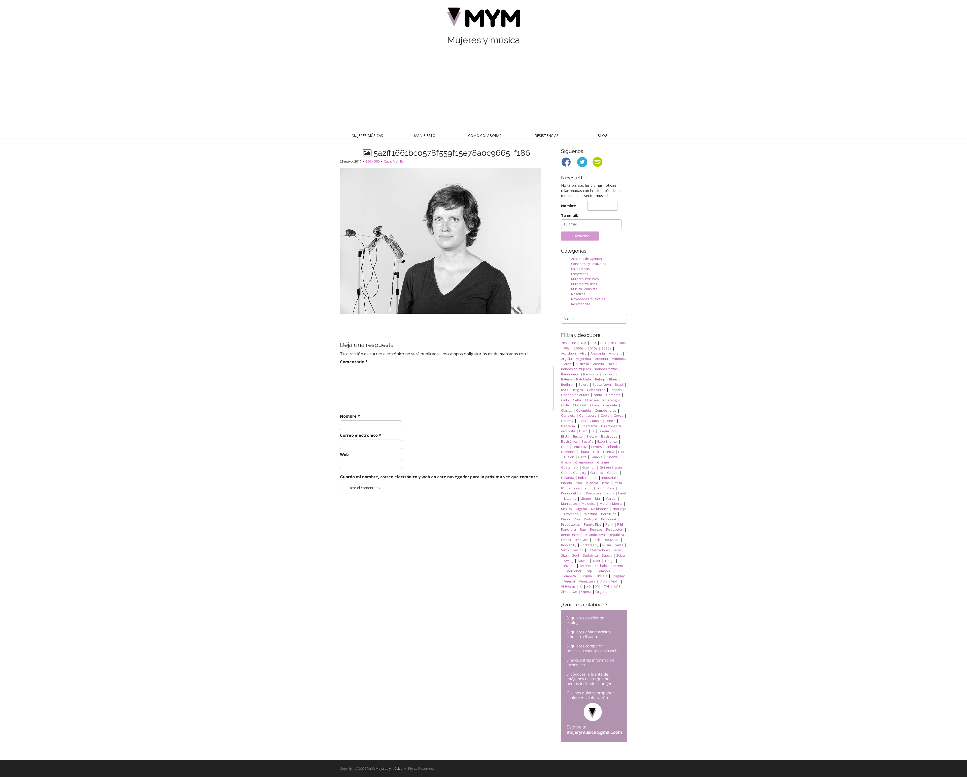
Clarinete (610, 405)
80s (623, 343)
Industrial (608, 477)
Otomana (571, 514)
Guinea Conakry (573, 472)
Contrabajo (588, 415)
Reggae (596, 529)
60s (603, 343)
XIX (588, 586)
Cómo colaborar (485, 135)
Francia (608, 451)
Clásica (566, 410)
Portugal (590, 519)
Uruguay (618, 576)
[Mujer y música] (483, 19)
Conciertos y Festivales (588, 263)
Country (567, 420)
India (582, 477)
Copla (605, 415)
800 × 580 (372, 161)
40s (583, 343)
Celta (577, 400)
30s (574, 343)
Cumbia (596, 420)
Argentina (583, 358)
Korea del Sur (571, 493)
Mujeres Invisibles (585, 279)
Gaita (582, 457)
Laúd (622, 493)
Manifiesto (424, 135)
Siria (617, 550)
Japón (588, 488)
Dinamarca (588, 426)
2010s (593, 348)
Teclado (601, 565)
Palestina (590, 514)
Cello (565, 400)
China (594, 405)
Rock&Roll (611, 539)
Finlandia (613, 446)
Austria (598, 364)
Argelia (566, 358)
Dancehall (568, 426)
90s (567, 348)
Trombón (603, 571)
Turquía (586, 576)
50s (593, 343)
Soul (575, 555)
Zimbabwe (569, 591)
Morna (617, 503)
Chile (565, 405)
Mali (598, 498)
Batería (566, 379)
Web (344, 454)
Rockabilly (568, 545)
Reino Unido (570, 534)
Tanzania (568, 565)
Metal (604, 503)
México (566, 509)
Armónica (619, 358)
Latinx (609, 493)
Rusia (606, 545)
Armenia (601, 358)
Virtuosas (568, 586)
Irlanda (566, 483)
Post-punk (609, 519)
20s (564, 343)
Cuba (581, 420)
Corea (618, 415)
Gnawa (612, 457)
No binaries (600, 509)
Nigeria (581, 509)
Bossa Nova (602, 384)
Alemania (598, 353)
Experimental (607, 441)
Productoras (570, 524)
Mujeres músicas (367, 135)
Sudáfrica (590, 555)
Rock (596, 539)
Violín (615, 581)
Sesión (578, 550)
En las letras (580, 268)
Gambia (597, 457)
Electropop (609, 436)
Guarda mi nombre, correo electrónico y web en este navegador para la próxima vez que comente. (439, 477)
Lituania (570, 498)
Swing (568, 560)
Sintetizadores (599, 550)
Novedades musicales (588, 299)
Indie (593, 477)
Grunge (603, 462)
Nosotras (578, 294)
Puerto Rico (592, 524)
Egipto (578, 436)
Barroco (609, 374)
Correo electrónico (360, 435)
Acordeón (568, 353)
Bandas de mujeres (576, 369)
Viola (603, 581)
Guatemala (569, 467)
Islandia (592, 483)
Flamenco (568, 451)
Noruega (619, 509)
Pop (577, 519)
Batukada (583, 379)
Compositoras (605, 410)
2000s (579, 348)
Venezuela (587, 581)
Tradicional (572, 571)
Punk (609, 524)
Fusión (569, 457)
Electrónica (569, 441)
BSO (564, 389)
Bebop (600, 379)
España (587, 441)
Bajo (611, 364)
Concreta (568, 415)
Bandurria (591, 374)
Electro (592, 436)
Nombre (350, 416)
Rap (583, 529)
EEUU (565, 436)
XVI (597, 586)
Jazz (600, 488)
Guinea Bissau (611, 467)
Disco (583, 431)
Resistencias (547, 135)
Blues (613, 379)
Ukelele (601, 576)
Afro (583, 353)
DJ (593, 431)
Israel (606, 483)
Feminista (580, 446)
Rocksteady (589, 545)
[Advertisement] (483, 90)
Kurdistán (593, 493)
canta (598, 395)
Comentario (354, 362)
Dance (610, 420)
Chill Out (579, 405)
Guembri (589, 467)
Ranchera (568, 529)
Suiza (620, 555)
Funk (622, 451)
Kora (610, 488)
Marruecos (569, 503)
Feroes (596, 446)
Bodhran (567, 384)
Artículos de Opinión (586, 258)
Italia (618, 483)
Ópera (586, 591)
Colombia (583, 410)
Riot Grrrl (582, 539)
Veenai (569, 581)
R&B (620, 524)
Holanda (567, 477)
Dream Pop (607, 431)
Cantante (613, 395)
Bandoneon (570, 374)
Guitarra (596, 472)
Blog (602, 135)
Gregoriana (584, 462)
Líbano (585, 498)
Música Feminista (584, 289)
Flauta (584, 451)
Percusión (608, 514)
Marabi (610, 498)
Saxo (565, 550)
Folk (596, 451)
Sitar (564, 555)
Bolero (583, 384)
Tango (609, 560)
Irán (579, 483)
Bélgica (577, 389)
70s (613, 343)
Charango (611, 400)
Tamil (597, 560)
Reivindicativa (594, 534)
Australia (582, 364)
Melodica (589, 503)
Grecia (566, 462)
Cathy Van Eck (394, 161)
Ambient (615, 353)
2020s (606, 348)
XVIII (617, 586)
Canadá (615, 389)
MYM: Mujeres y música (384, 768)
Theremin (618, 565)
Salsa (619, 545)
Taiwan (583, 560)
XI (581, 586)
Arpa (567, 364)
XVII (607, 586)
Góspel (612, 472)
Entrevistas (579, 273)
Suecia (607, 555)
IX (562, 488)
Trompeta (568, 576)
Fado (565, 446)
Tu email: (569, 215)
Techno (585, 565)
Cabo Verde (596, 389)
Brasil (619, 384)
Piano (565, 519)
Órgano (601, 591)
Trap (588, 571)
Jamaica (574, 488)
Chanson (592, 400)
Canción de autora (575, 395)
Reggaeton (614, 529)
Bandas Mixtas (606, 369)
